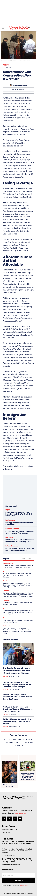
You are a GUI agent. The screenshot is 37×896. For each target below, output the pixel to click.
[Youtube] (20, 819)
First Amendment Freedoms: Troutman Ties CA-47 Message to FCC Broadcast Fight (17, 709)
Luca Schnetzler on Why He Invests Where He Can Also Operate (18, 621)
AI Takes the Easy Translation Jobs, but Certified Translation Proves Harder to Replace (17, 575)
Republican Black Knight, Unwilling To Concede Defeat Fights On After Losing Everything (28, 776)
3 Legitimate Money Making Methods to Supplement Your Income (19, 532)
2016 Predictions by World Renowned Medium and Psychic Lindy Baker (19, 541)
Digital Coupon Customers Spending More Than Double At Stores (19, 549)
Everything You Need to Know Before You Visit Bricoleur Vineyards (17, 603)
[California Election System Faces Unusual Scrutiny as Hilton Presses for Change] (18, 654)
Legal (7, 509)
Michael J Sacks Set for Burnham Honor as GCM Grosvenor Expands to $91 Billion (18, 566)
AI (3, 571)
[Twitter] (9, 819)
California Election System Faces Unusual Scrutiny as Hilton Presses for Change (16, 671)
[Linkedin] (15, 819)
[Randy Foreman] (11, 85)
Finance (6, 590)
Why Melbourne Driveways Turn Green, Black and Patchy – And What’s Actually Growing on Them (17, 585)
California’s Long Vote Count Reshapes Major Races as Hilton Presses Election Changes (17, 684)
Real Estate (7, 581)
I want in (17, 881)
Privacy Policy (24, 885)
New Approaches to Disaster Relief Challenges (19, 523)
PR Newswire (6, 832)
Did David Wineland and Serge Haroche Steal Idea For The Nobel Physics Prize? (18, 514)
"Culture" (23, 559)
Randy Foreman (21, 85)
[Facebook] (4, 819)
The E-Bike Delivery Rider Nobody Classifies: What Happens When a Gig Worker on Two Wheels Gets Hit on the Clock (17, 630)
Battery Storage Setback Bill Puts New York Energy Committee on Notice (17, 721)
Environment (10, 520)
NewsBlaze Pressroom (9, 829)
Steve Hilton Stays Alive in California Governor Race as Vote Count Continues (17, 696)
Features (9, 537)
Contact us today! (20, 813)
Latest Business (11, 546)
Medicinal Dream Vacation (9, 785)
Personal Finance (12, 528)
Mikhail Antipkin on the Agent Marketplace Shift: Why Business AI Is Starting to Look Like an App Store (18, 612)
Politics (6, 65)
